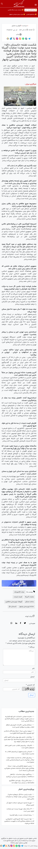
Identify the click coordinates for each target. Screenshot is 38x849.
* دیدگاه (31, 647)
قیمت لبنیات (18, 597)
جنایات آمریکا (29, 597)
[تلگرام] (29, 39)
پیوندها (35, 846)
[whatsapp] (11, 623)
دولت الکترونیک (19, 592)
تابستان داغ (12, 607)
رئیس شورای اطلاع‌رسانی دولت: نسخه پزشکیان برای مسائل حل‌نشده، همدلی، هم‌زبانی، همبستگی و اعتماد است (19, 768)
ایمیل (32, 677)
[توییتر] (14, 39)
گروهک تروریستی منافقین (13, 602)
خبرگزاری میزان (30, 84)
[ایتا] (20, 39)
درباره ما (25, 846)
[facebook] (20, 623)
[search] (2, 4)
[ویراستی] (11, 39)
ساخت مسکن (29, 602)
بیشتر (10, 145)
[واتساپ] (23, 39)
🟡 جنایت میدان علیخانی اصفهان (17, 14)
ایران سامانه (14, 843)
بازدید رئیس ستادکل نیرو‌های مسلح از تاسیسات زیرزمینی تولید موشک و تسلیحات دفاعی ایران (20, 796)
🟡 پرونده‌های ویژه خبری (30, 10)
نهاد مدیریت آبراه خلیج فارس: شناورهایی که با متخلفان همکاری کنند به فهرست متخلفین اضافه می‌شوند (19, 821)
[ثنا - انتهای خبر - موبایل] (19, 583)
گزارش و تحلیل (16, 26)
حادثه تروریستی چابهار (26, 607)
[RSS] (6, 846)
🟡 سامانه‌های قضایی (31, 14)
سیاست (24, 26)
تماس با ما (30, 846)
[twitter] (25, 623)
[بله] (26, 39)
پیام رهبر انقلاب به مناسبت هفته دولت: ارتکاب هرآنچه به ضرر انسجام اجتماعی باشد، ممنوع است (20, 760)
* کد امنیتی (30, 685)
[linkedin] (16, 623)
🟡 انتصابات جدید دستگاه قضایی (15, 10)
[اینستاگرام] (17, 39)
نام (33, 668)
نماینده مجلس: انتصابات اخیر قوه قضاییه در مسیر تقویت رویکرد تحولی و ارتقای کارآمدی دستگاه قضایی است (19, 719)
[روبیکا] (8, 39)
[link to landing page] (19, 3)
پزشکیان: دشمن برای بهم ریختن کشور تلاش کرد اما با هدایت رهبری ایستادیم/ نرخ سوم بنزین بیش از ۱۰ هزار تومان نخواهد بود (19, 739)
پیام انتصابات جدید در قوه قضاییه (21, 815)
